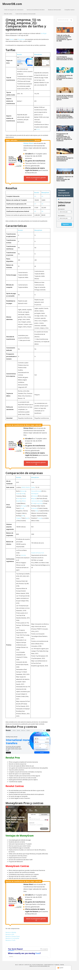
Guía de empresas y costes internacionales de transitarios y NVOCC (64, 116)
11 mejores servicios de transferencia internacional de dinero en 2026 (64, 77)
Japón (27, 518)
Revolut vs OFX (10, 934)
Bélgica (34, 498)
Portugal (23, 506)
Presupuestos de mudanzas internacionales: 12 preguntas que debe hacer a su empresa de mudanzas (64, 137)
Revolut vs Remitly (11, 932)
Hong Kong (39, 503)
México (24, 501)
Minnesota (35, 496)
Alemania (23, 491)
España (19, 501)
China (33, 503)
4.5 (42, 196)
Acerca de (21, 964)
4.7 (35, 204)
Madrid (24, 498)
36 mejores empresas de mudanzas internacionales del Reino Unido (64, 179)
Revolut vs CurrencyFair (12, 938)
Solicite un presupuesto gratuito (36, 177)
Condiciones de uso (49, 964)
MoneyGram (21, 39)
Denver (33, 491)
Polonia (19, 498)
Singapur (18, 518)
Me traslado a (61, 215)
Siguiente (66, 224)
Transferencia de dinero (26, 140)
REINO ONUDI (26, 487)
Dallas (33, 487)
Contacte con (27, 964)
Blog (16, 964)
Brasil (21, 508)
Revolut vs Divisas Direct (13, 936)
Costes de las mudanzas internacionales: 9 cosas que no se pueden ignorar (64, 97)
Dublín (18, 493)
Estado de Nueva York (37, 553)
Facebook (56, 964)
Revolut (11, 39)
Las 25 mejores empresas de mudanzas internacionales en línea (64, 58)
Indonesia (34, 508)
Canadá (40, 501)
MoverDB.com (12, 4)
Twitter (62, 964)
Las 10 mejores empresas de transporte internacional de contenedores (64, 159)
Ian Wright (43, 33)
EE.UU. (38, 129)
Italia (36, 511)
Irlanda (23, 493)
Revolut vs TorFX (10, 940)
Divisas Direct (28, 143)
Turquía (39, 518)
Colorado (39, 491)
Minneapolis (34, 493)
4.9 (42, 204)
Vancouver (34, 501)
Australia (23, 555)
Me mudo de (61, 209)
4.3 (35, 196)
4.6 (42, 211)
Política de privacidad (37, 964)
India (23, 516)
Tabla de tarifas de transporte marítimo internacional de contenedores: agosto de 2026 (64, 38)
